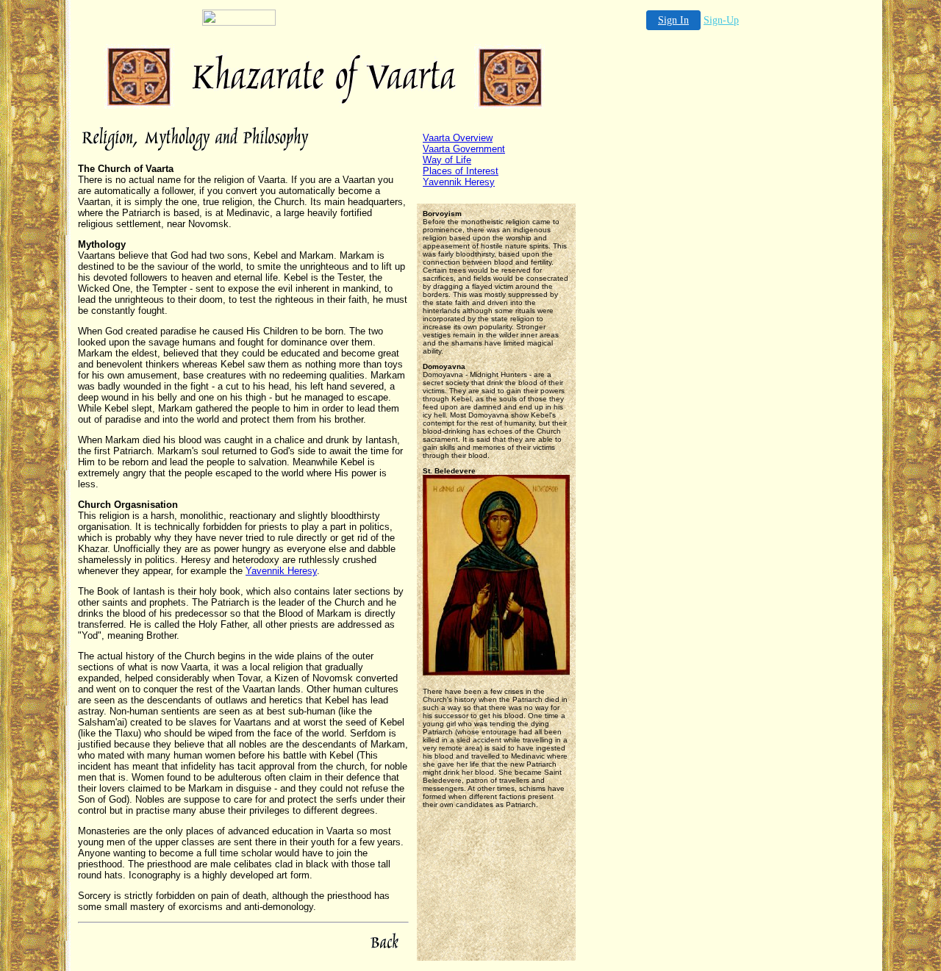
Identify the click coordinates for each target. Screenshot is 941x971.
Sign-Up (721, 20)
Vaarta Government (464, 148)
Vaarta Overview (458, 137)
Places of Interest (460, 170)
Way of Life (447, 159)
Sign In (673, 20)
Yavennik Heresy (281, 570)
